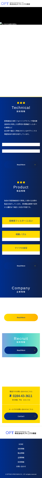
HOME (21, 444)
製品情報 (21, 453)
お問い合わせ (21, 466)
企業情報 (21, 457)
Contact (21, 416)
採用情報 (21, 462)
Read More (21, 164)
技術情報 (21, 448)
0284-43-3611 (22, 395)
